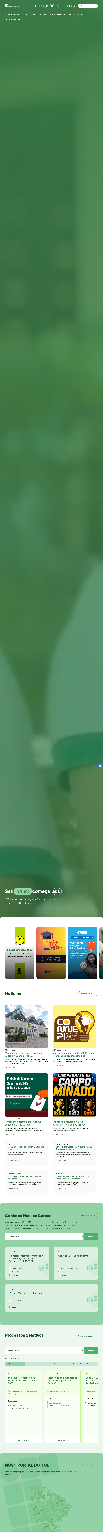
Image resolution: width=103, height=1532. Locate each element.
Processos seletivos (12, 14)
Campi (33, 14)
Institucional (42, 14)
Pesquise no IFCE (92, 1364)
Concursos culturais (32, 1364)
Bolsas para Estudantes (15, 1364)
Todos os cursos (88, 1215)
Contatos (71, 14)
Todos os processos (88, 1336)
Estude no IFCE (78, 1364)
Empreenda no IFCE (49, 1364)
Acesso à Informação (57, 14)
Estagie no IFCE (65, 1364)
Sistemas (81, 14)
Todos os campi (89, 1465)
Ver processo (24, 1440)
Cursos (25, 14)
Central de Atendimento (13, 19)
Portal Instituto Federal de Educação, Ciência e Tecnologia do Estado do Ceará (14, 5)
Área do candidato (92, 1440)
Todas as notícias (88, 993)
